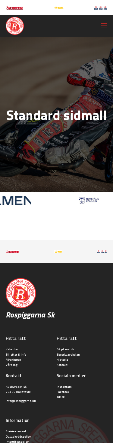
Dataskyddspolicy (18, 436)
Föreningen (13, 359)
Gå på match (65, 349)
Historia (62, 359)
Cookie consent (16, 431)
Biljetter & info (16, 354)
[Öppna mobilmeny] (104, 25)
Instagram (64, 386)
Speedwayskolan (68, 354)
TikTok (60, 396)
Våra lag (11, 364)
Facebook (63, 391)
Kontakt (62, 364)
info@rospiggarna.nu (21, 400)
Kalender (12, 349)
